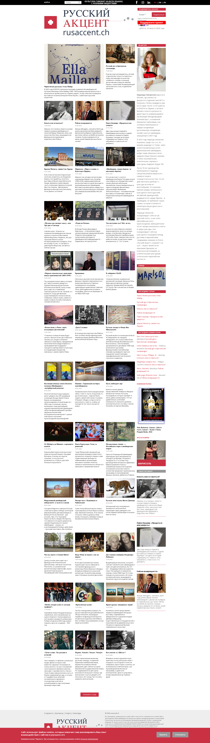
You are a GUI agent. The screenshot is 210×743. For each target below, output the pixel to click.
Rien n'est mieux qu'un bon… (148, 336)
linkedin (149, 2)
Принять (163, 735)
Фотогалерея (143, 438)
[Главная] (89, 22)
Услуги (68, 713)
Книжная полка (144, 384)
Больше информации (89, 739)
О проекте (48, 713)
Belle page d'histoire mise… (147, 375)
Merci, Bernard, (143, 368)
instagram (143, 2)
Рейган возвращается (146, 313)
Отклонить (180, 735)
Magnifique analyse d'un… (147, 362)
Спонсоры (77, 713)
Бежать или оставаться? (147, 309)
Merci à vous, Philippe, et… (147, 355)
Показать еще (89, 694)
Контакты (59, 713)
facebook (136, 2)
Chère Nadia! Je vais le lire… (147, 346)
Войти (47, 2)
